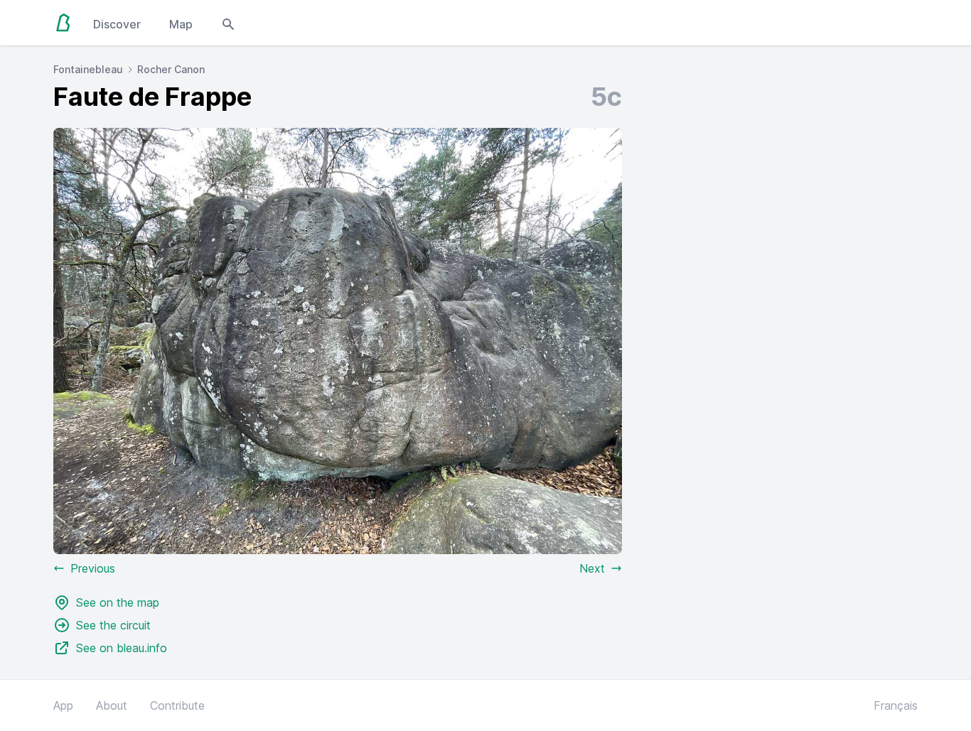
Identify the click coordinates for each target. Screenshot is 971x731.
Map (181, 24)
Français (896, 705)
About (111, 705)
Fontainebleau (88, 69)
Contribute (177, 705)
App (63, 705)
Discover (117, 24)
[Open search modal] (228, 22)
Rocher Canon (171, 69)
